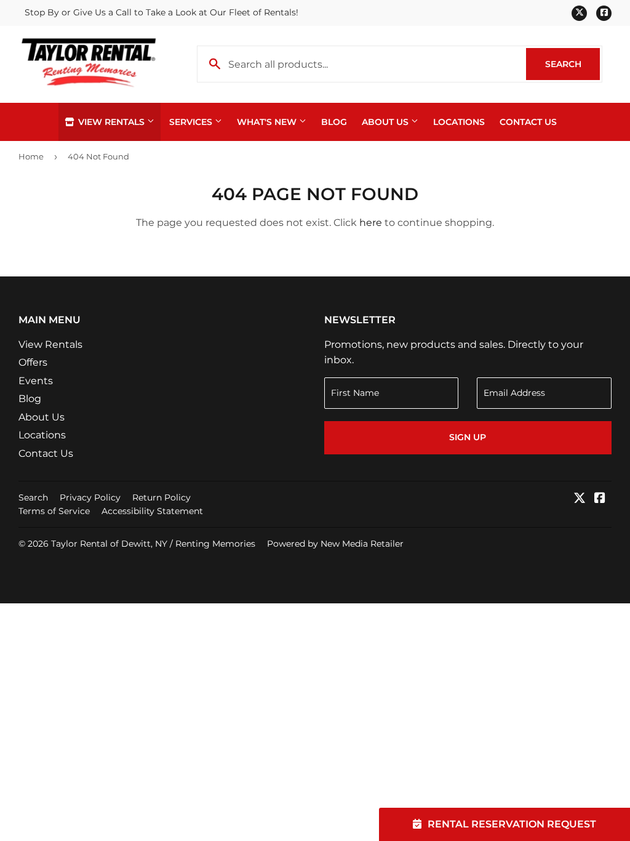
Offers (32, 362)
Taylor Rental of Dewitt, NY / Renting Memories (153, 544)
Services (192, 122)
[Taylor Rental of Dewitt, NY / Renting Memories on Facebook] (599, 499)
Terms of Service (54, 511)
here (370, 222)
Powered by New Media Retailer (335, 544)
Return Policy (161, 497)
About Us (386, 122)
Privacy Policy (90, 497)
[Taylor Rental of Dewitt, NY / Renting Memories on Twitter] (579, 499)
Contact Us (528, 122)
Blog (334, 122)
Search (572, 64)
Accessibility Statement (152, 511)
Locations (459, 122)
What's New (268, 122)
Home (31, 156)
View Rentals (111, 122)
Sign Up (467, 437)
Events (35, 381)
